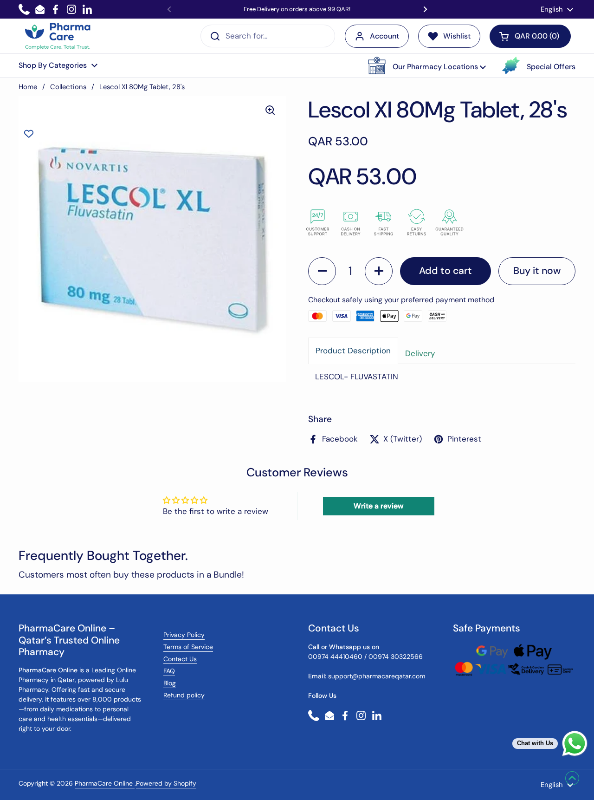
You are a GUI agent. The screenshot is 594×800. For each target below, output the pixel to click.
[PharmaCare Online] (58, 36)
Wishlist (457, 36)
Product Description (353, 350)
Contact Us (180, 659)
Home (28, 86)
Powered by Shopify (166, 783)
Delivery (420, 353)
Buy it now (537, 270)
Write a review (378, 506)
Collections (68, 86)
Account (384, 36)
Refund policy (184, 695)
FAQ (169, 671)
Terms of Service (188, 647)
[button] (427, 65)
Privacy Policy (184, 635)
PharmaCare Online (105, 783)
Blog (169, 683)
